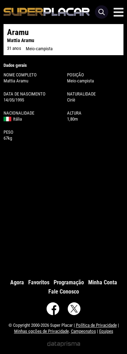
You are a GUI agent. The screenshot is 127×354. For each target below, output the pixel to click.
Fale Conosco (63, 291)
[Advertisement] (63, 208)
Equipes (106, 331)
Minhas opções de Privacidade (41, 331)
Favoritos (38, 282)
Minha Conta (102, 282)
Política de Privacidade (96, 325)
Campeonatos (83, 331)
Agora (17, 282)
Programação (69, 282)
